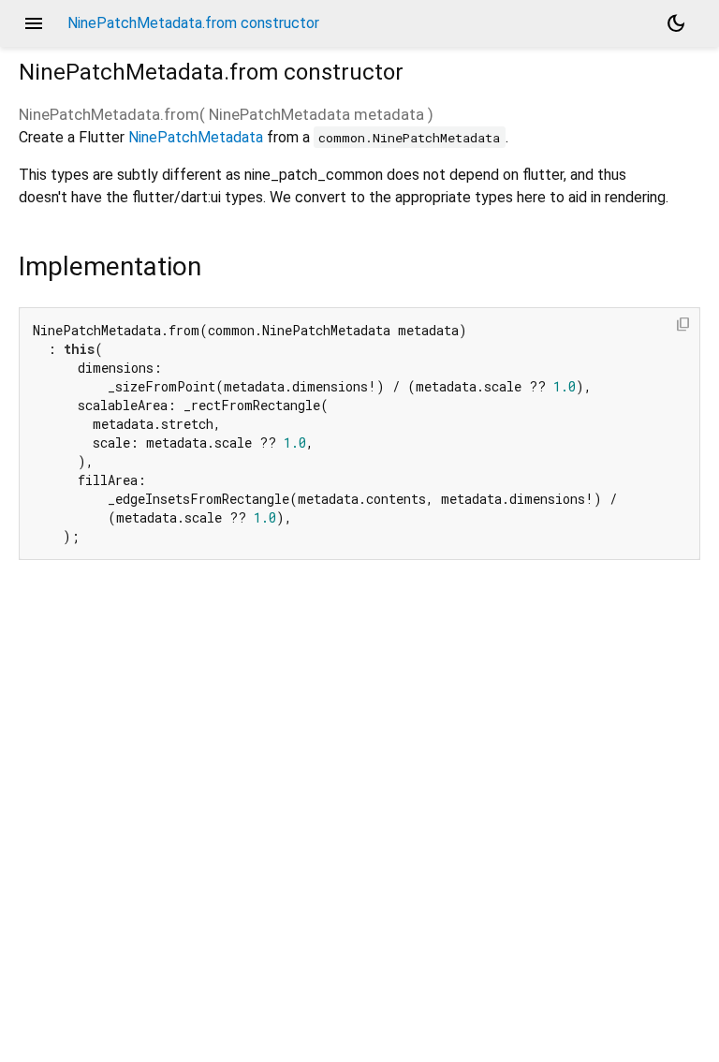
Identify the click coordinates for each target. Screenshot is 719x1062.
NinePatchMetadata (195, 137)
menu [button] (33, 23)
